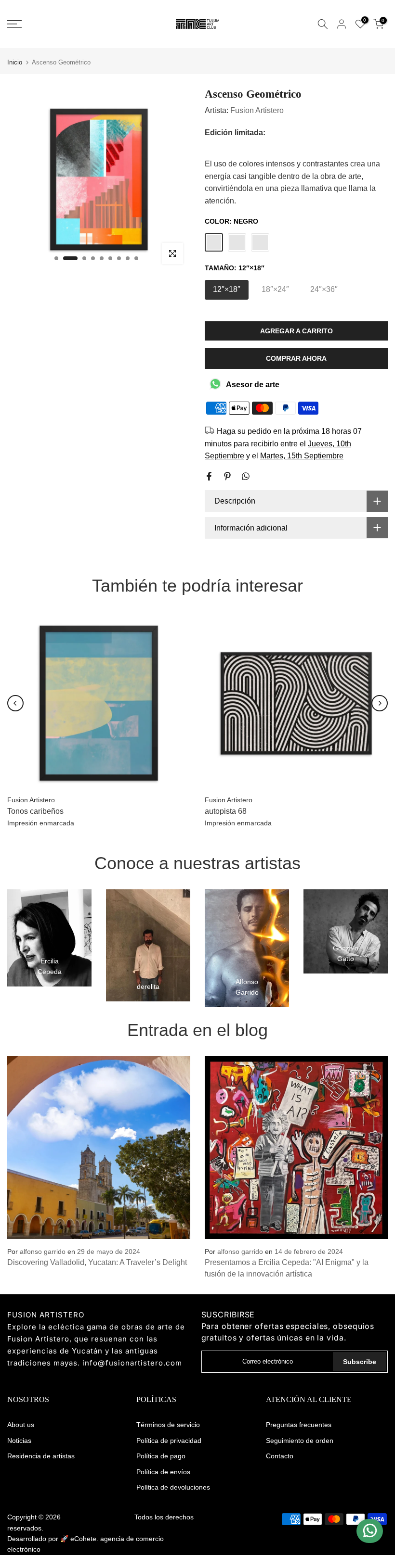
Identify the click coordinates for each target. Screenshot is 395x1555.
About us (20, 1425)
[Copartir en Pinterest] (227, 476)
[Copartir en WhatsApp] (245, 476)
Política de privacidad (168, 1440)
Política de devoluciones (173, 1487)
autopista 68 (226, 811)
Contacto (279, 1456)
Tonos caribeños (35, 811)
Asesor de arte (252, 384)
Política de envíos (163, 1472)
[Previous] (15, 703)
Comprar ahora (296, 358)
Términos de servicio (168, 1425)
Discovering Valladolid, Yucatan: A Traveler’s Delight (97, 1262)
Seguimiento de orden (299, 1440)
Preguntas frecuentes (298, 1425)
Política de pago (160, 1456)
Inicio (14, 62)
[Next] (379, 703)
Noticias (19, 1440)
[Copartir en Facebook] (209, 476)
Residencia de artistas (41, 1456)
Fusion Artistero (257, 110)
